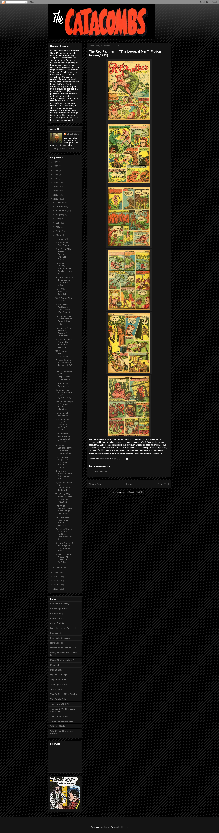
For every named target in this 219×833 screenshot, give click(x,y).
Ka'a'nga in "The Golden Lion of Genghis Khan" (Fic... (63, 320)
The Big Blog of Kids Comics (63, 694)
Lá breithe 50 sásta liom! (61, 414)
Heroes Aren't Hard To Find (63, 647)
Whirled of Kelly (57, 726)
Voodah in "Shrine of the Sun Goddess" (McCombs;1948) (63, 534)
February (60, 239)
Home (129, 484)
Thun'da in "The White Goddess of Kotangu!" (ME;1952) (63, 498)
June (58, 223)
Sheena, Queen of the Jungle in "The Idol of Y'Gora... (64, 281)
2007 (56, 589)
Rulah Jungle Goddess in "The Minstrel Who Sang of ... (63, 308)
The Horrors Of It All (59, 704)
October (60, 206)
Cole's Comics (57, 618)
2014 (56, 190)
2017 (56, 178)
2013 (56, 195)
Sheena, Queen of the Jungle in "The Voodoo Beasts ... (64, 547)
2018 (56, 174)
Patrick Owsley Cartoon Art (62, 660)
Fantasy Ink (55, 633)
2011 (56, 572)
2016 (56, 182)
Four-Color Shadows (60, 638)
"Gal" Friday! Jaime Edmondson (62, 353)
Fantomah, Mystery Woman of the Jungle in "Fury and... (63, 268)
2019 (56, 170)
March (59, 235)
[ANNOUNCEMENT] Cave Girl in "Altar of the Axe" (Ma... (63, 558)
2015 (56, 186)
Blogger (124, 827)
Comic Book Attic (58, 623)
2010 (56, 576)
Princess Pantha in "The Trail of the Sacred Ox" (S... (63, 364)
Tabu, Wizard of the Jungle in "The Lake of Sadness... (62, 437)
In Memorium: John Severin (62, 384)
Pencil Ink (54, 665)
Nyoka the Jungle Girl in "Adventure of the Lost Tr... (63, 486)
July (58, 219)
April (58, 231)
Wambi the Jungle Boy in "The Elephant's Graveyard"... (63, 343)
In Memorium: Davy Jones (62, 243)
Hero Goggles (56, 643)
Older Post (163, 484)
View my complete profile (62, 148)
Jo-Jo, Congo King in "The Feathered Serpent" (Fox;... (62, 462)
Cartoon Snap (56, 613)
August (59, 215)
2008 (56, 584)
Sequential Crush (58, 679)
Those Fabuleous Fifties (61, 721)
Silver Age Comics (58, 684)
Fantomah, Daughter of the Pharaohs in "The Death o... (63, 449)
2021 (56, 162)
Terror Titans (56, 689)
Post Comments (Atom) (135, 492)
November (61, 202)
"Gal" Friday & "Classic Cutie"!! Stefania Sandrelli (64, 521)
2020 (56, 166)
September (61, 210)
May (58, 227)
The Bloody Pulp (58, 699)
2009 (56, 580)
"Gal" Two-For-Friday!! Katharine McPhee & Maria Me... (62, 424)
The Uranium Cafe (59, 716)
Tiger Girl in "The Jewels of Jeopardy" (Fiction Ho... (63, 331)
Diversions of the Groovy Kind (64, 628)
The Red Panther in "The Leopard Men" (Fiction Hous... (63, 375)
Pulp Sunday (56, 670)
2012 (56, 199)
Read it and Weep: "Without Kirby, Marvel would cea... (63, 475)
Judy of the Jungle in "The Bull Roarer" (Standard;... (64, 405)
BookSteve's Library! (60, 603)
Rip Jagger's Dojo (58, 675)
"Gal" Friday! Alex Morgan (63, 299)
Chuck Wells (73, 134)
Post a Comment (100, 471)
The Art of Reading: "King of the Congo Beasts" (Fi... (63, 509)
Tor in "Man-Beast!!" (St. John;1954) (62, 291)
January (60, 567)
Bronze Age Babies (59, 608)
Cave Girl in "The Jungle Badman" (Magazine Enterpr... (63, 254)
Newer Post (95, 484)
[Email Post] (127, 459)
